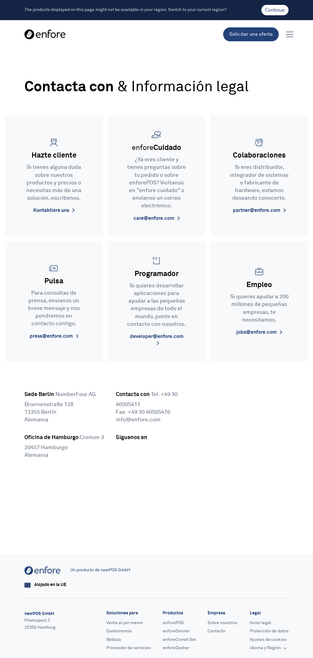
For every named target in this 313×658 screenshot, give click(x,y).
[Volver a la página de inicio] (45, 34)
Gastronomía (119, 631)
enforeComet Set (179, 640)
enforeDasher (176, 648)
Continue (275, 10)
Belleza (113, 640)
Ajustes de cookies (268, 640)
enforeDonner (176, 631)
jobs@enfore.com (257, 332)
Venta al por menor (124, 623)
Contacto (216, 631)
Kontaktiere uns (51, 210)
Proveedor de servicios (128, 648)
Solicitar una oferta (251, 34)
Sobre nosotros (222, 623)
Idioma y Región (266, 648)
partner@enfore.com (257, 210)
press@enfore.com (52, 336)
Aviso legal (260, 623)
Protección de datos (269, 631)
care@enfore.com (154, 218)
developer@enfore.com (156, 336)
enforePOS (173, 623)
